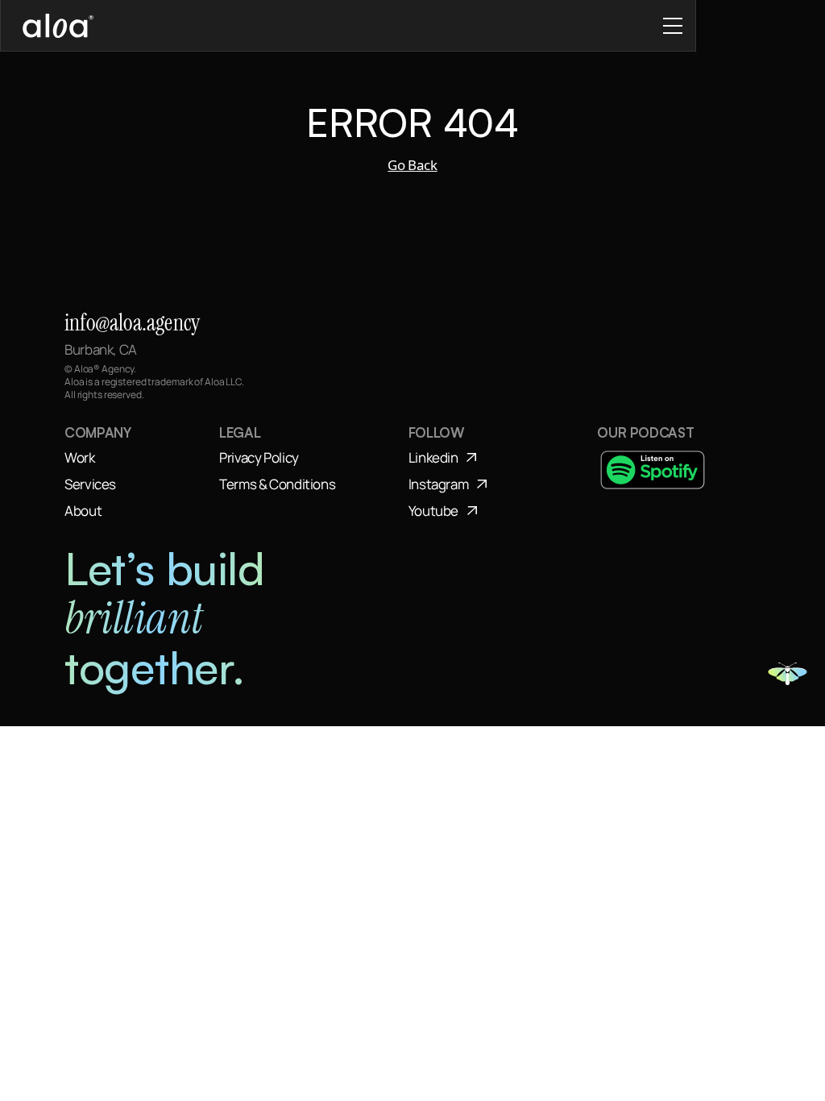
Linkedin (433, 457)
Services (90, 484)
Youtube (433, 510)
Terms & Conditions (277, 484)
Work (79, 457)
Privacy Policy (259, 457)
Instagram (438, 484)
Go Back (412, 165)
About (83, 510)
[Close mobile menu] (672, 25)
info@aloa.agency (132, 323)
